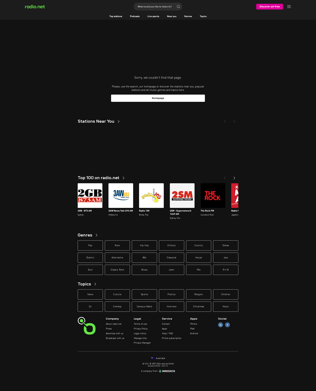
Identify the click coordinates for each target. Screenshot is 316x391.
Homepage (158, 98)
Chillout (171, 245)
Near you (171, 16)
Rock (117, 245)
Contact (166, 324)
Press (109, 329)
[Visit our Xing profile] (227, 325)
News (90, 294)
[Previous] (225, 120)
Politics (171, 294)
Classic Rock (117, 270)
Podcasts (135, 16)
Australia (160, 358)
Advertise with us (114, 333)
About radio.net (113, 324)
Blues (144, 270)
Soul (90, 270)
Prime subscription (171, 338)
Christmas (198, 306)
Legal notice (140, 333)
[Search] (178, 7)
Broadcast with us (115, 338)
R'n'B (226, 270)
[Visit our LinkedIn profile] (220, 325)
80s (144, 258)
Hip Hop (144, 245)
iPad (192, 329)
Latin (171, 270)
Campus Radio (144, 306)
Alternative (117, 258)
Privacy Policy (141, 329)
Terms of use (140, 324)
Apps (164, 329)
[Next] (234, 120)
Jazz (226, 258)
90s (198, 270)
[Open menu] (289, 7)
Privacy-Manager (142, 343)
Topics (203, 16)
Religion (198, 294)
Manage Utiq (140, 338)
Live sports (153, 16)
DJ (90, 306)
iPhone (193, 324)
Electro (90, 258)
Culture (117, 294)
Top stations (115, 16)
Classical (171, 258)
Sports (144, 294)
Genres (188, 16)
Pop (90, 245)
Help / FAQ (167, 333)
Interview (171, 306)
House (198, 258)
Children (225, 294)
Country (198, 245)
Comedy (117, 306)
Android (194, 333)
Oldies (226, 245)
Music (226, 306)
